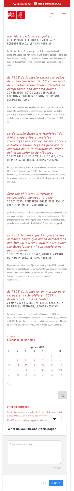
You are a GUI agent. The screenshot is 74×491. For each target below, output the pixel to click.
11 (18, 365)
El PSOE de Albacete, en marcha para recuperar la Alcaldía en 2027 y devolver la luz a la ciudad (36, 295)
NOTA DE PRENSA (48, 96)
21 (43, 370)
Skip (43, 482)
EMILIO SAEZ (47, 40)
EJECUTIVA (31, 40)
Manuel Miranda (53, 254)
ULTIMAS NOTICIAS (41, 43)
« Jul (9, 383)
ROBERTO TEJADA (17, 43)
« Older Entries (13, 336)
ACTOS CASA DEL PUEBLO (40, 92)
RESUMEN (28, 160)
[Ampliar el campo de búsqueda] (62, 395)
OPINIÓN (20, 205)
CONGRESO (31, 201)
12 (26, 365)
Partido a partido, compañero (29, 36)
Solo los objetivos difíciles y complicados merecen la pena (30, 196)
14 (43, 365)
